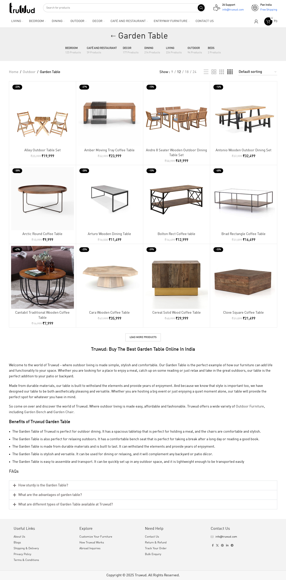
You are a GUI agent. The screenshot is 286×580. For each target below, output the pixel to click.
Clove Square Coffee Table (243, 312)
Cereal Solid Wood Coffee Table (176, 312)
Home (13, 72)
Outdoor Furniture (250, 406)
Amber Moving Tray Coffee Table (109, 150)
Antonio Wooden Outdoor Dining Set (243, 150)
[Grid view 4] (229, 72)
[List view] (206, 72)
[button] (143, 485)
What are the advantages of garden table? (50, 495)
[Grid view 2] (213, 72)
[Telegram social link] (232, 545)
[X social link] (217, 545)
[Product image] (42, 114)
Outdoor (29, 72)
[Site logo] (22, 7)
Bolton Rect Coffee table (176, 234)
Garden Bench (35, 412)
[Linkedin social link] (227, 545)
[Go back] (113, 36)
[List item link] (242, 537)
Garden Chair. (64, 412)
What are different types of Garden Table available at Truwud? (65, 504)
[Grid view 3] (221, 72)
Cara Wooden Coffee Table (109, 312)
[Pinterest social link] (222, 545)
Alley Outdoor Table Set (42, 150)
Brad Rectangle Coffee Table (243, 234)
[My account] (256, 21)
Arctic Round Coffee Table (42, 234)
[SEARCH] (201, 7)
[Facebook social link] (213, 545)
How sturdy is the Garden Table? (43, 485)
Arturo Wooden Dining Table (109, 234)
